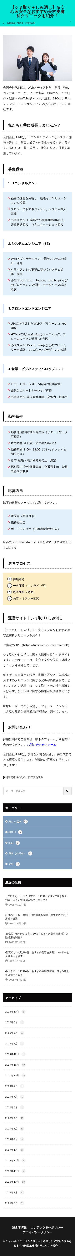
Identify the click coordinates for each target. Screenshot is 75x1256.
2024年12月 (14, 1054)
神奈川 (15, 832)
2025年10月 (14, 1011)
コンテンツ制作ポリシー (47, 1227)
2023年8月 (14, 1203)
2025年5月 (14, 1032)
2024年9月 (14, 1086)
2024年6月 (14, 1107)
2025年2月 (14, 1043)
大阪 (14, 864)
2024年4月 (14, 1117)
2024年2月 (14, 1139)
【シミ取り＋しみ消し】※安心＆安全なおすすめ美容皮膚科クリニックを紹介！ (37, 11)
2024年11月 (15, 1064)
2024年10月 (15, 1075)
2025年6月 (14, 1022)
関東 (13, 842)
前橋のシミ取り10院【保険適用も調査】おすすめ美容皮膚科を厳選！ (36, 916)
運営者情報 (19, 1227)
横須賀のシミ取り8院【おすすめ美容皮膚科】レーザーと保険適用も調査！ (37, 954)
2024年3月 (14, 1128)
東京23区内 (18, 821)
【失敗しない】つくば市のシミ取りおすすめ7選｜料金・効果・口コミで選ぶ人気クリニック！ (37, 898)
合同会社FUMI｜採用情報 (21, 23)
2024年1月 (14, 1149)
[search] (68, 791)
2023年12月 (14, 1160)
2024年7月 (14, 1096)
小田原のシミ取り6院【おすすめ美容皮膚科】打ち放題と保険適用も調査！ (37, 973)
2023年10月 (15, 1181)
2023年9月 (14, 1192)
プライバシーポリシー (37, 1232)
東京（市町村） (20, 853)
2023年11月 (14, 1171)
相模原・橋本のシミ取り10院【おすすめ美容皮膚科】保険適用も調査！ (36, 935)
